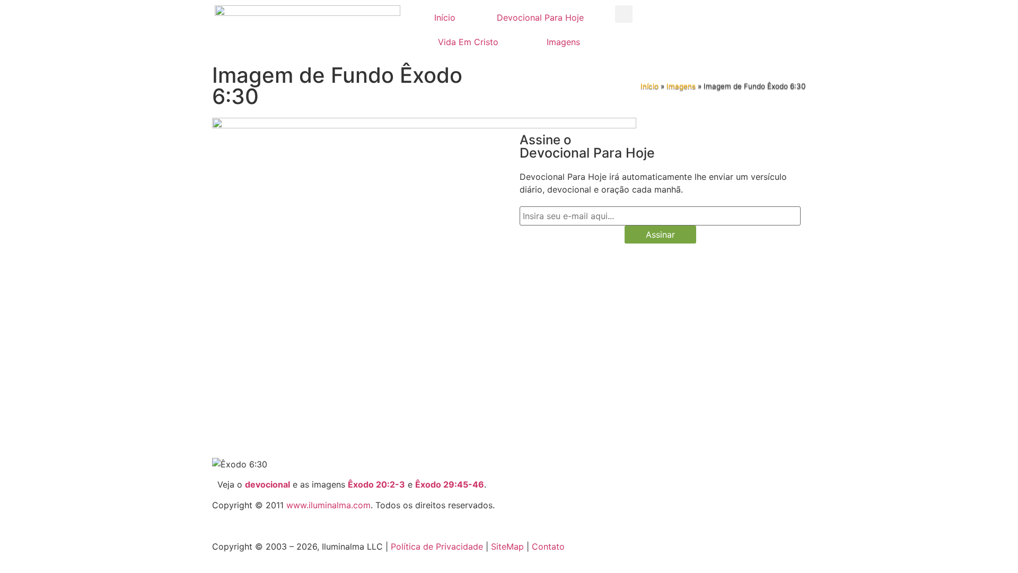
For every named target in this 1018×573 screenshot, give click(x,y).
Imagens (563, 42)
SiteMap (507, 546)
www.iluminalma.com (328, 505)
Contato (548, 546)
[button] (624, 14)
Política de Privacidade (437, 546)
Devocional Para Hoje (540, 17)
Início (444, 17)
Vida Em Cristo (468, 42)
